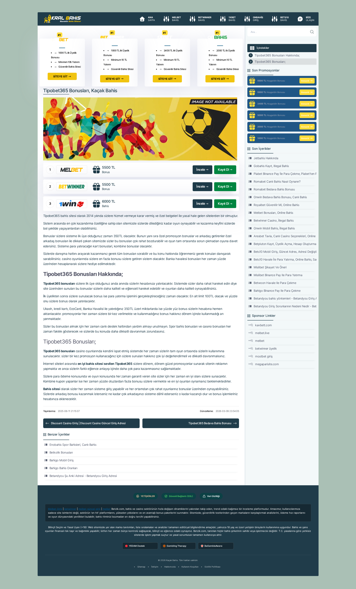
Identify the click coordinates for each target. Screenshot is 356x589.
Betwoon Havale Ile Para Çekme (275, 283)
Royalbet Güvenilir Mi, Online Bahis (276, 205)
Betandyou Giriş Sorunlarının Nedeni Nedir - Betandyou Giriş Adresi (285, 306)
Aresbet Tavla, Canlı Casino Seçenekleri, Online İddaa (285, 236)
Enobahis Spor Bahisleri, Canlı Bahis (73, 444)
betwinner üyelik (266, 348)
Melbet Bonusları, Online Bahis (273, 213)
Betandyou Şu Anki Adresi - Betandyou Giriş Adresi (83, 476)
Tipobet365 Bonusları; (270, 61)
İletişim (154, 566)
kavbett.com (263, 325)
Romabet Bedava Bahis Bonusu (274, 189)
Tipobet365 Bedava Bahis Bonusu (209, 423)
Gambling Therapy (176, 545)
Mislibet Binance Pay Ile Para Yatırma (278, 275)
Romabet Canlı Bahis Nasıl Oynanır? (277, 181)
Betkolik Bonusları (61, 452)
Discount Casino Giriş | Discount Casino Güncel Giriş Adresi (88, 423)
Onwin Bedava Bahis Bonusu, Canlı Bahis (280, 197)
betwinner (70, 508)
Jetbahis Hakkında (266, 158)
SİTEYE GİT (60, 76)
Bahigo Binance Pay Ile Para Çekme (277, 290)
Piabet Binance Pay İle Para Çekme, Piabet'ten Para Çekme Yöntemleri (285, 174)
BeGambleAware (213, 545)
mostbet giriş (264, 356)
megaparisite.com (267, 364)
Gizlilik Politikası (212, 566)
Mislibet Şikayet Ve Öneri (270, 267)
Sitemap (141, 566)
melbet (259, 341)
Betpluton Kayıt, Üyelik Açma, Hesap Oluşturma (285, 244)
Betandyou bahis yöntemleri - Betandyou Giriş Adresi (285, 298)
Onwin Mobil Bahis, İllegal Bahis (274, 228)
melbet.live (262, 333)
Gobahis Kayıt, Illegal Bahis (271, 166)
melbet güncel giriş (89, 508)
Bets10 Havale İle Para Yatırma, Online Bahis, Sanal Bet (285, 259)
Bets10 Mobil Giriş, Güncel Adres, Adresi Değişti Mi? (285, 251)
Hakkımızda (170, 566)
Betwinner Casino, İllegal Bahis (274, 220)
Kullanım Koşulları (190, 566)
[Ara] (312, 32)
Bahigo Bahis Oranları (64, 468)
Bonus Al (305, 81)
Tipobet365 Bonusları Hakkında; (277, 55)
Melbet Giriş (55, 508)
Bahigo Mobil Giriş (62, 460)
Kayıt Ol (223, 169)
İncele (200, 169)
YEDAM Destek (137, 545)
